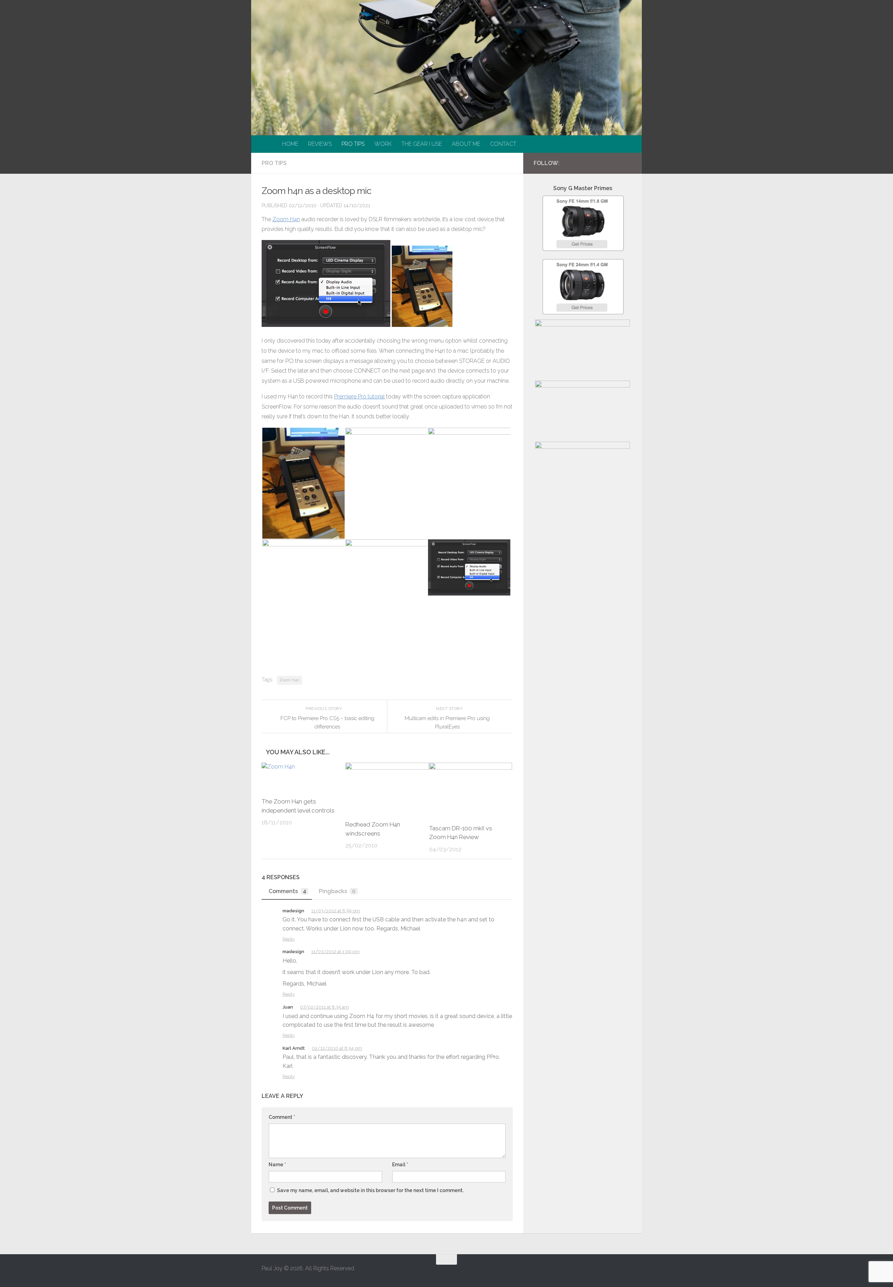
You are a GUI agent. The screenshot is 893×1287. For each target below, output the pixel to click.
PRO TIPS (353, 144)
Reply (289, 939)
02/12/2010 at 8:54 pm (337, 1048)
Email (400, 1164)
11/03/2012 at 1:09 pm (335, 951)
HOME (290, 144)
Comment (282, 1117)
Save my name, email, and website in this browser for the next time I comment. (370, 1190)
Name (277, 1164)
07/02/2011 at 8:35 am (324, 1007)
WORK (383, 144)
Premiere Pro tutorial (359, 396)
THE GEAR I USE (422, 144)
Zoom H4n (286, 219)
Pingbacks (337, 891)
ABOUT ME (466, 144)
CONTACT (503, 144)
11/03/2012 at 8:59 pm (335, 910)
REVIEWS (320, 144)
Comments (287, 891)
